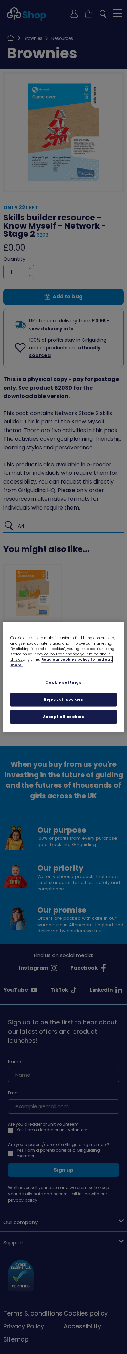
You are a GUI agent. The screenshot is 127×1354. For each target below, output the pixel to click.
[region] (63, 677)
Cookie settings (63, 682)
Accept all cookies (63, 716)
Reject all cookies (63, 699)
